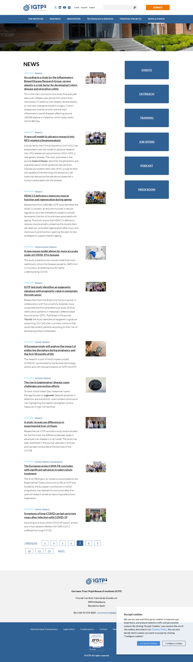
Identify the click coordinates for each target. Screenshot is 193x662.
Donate (157, 7)
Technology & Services (100, 19)
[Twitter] (55, 7)
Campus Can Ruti (42, 247)
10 (29, 551)
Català (76, 7)
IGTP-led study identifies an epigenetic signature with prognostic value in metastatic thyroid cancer (51, 290)
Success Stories (56, 461)
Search (135, 7)
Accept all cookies (148, 643)
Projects (38, 342)
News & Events (156, 19)
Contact (103, 629)
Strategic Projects (130, 19)
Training (146, 117)
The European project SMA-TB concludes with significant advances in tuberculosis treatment (48, 469)
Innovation (74, 19)
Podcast (146, 165)
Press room (146, 189)
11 (39, 551)
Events (147, 70)
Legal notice (68, 629)
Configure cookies (173, 643)
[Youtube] (64, 7)
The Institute (35, 19)
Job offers (147, 141)
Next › (61, 551)
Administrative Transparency (44, 629)
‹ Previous (30, 543)
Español (84, 7)
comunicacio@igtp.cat (108, 612)
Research (55, 19)
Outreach (39, 378)
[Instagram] (69, 7)
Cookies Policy (159, 629)
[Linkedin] (60, 7)
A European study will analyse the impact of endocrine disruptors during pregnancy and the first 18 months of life (50, 350)
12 (49, 551)
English (92, 7)
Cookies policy (87, 629)
